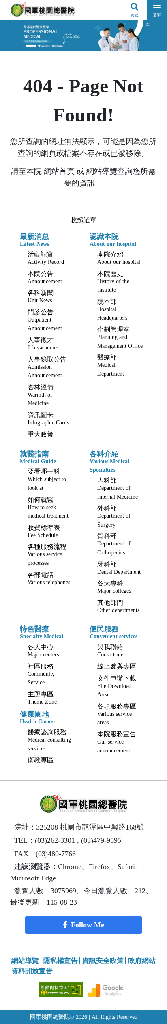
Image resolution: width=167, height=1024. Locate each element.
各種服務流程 (47, 554)
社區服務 (41, 674)
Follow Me (87, 925)
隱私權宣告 (60, 961)
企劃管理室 (120, 337)
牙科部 (119, 568)
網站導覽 (25, 961)
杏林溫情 (41, 395)
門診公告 (45, 320)
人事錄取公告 (47, 367)
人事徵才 (43, 343)
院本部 (112, 309)
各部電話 (49, 578)
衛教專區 (41, 760)
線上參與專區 (116, 666)
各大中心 (43, 651)
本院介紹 (118, 258)
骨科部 (114, 544)
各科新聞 (41, 296)
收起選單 (83, 220)
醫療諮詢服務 (49, 740)
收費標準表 (44, 531)
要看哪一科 (47, 479)
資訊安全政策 (103, 961)
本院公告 (45, 277)
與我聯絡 (110, 651)
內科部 (117, 488)
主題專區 (42, 698)
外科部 (114, 516)
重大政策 (41, 434)
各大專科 (114, 587)
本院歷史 (113, 281)
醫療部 (110, 365)
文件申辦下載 (116, 686)
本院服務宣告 (116, 742)
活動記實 (46, 258)
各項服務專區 (116, 714)
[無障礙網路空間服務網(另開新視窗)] (61, 989)
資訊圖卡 (48, 419)
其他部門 (118, 606)
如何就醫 (48, 507)
